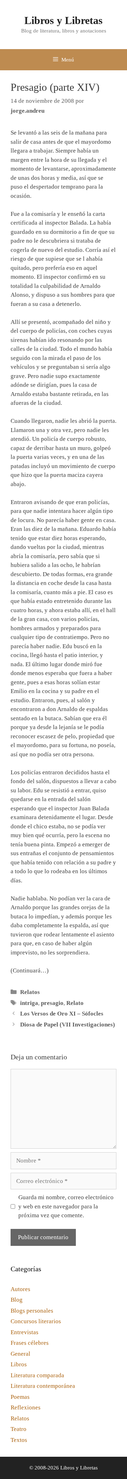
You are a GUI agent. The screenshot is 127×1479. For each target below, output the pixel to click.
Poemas (20, 1397)
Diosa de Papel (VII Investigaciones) (67, 1024)
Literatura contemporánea (43, 1386)
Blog (17, 1299)
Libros (19, 1364)
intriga (29, 1003)
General (20, 1353)
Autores (20, 1289)
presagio (52, 1003)
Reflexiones (26, 1407)
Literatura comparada (37, 1375)
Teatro (18, 1429)
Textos (19, 1440)
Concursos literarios (36, 1321)
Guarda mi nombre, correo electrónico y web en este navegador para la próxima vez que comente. (66, 1206)
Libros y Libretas (63, 20)
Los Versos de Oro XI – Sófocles (61, 1013)
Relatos (30, 992)
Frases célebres (30, 1342)
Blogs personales (32, 1310)
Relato (75, 1003)
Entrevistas (24, 1332)
